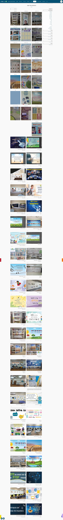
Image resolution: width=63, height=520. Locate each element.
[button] (24, 1)
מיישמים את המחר (39, 371)
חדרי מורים (51, 21)
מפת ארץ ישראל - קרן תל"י (38, 387)
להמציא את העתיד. (23, 436)
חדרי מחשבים (51, 11)
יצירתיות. (40, 405)
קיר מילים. (40, 421)
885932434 (11, 422)
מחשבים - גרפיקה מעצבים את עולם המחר (20, 404)
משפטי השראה (50, 16)
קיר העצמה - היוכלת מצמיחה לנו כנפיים (20, 468)
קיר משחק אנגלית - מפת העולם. (22, 245)
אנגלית (24, 261)
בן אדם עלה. (40, 277)
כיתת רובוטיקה (50, 15)
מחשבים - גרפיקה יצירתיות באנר (21, 484)
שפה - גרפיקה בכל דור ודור (38, 308)
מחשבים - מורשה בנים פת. (38, 484)
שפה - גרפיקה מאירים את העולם (21, 308)
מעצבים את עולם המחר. (23, 405)
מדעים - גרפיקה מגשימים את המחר (37, 196)
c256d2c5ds (11, 438)
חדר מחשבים (23, 371)
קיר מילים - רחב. (23, 421)
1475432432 (27, 422)
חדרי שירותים (51, 17)
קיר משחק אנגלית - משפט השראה (37, 260)
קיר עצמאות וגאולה (39, 355)
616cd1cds (27, 230)
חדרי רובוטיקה (50, 18)
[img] (34, 142)
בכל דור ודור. (40, 309)
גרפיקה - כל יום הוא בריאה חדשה (37, 436)
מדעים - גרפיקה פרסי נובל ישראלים (37, 228)
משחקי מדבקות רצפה (50, 28)
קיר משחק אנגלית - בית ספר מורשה (21, 260)
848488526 (27, 262)
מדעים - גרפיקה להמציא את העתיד (21, 149)
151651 (11, 262)
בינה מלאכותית (50, 27)
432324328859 (28, 438)
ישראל (51, 20)
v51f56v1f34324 (28, 278)
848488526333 (12, 246)
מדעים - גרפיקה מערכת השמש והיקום (21, 212)
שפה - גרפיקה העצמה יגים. (22, 292)
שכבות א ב (51, 22)
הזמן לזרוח (40, 150)
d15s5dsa (11, 406)
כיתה (24, 387)
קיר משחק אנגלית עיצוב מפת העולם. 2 (21, 244)
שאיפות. (40, 468)
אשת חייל (40, 276)
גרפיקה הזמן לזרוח (39, 149)
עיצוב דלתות (51, 12)
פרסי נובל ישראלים (39, 229)
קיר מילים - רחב (23, 420)
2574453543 (28, 454)
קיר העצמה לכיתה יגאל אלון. (38, 452)
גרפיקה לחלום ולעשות (22, 228)
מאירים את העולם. (23, 309)
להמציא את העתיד (23, 150)
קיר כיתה (51, 23)
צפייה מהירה (34, 146)
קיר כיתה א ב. (23, 452)
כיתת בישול (51, 26)
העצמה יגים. (24, 293)
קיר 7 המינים (23, 355)
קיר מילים (40, 420)
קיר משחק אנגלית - (39, 261)
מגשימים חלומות (39, 244)
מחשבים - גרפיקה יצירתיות (38, 404)
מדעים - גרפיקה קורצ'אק (38, 212)
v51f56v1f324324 (12, 278)
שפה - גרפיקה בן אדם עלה (22, 276)
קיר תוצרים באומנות (39, 292)
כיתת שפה (51, 13)
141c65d (27, 406)
